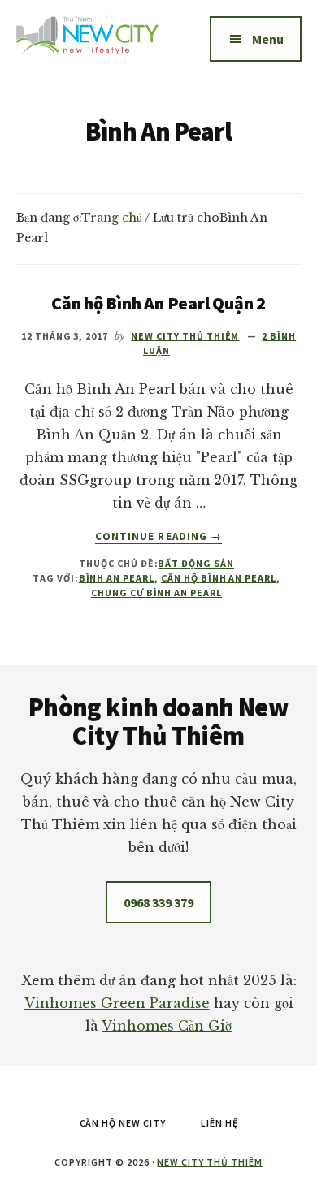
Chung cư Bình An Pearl (156, 592)
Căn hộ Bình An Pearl (218, 578)
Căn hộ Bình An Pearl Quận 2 (158, 303)
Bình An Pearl (116, 578)
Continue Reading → (158, 537)
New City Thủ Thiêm (209, 1162)
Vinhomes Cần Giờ (167, 1026)
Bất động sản (196, 563)
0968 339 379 (158, 902)
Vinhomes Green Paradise (117, 1003)
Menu (268, 39)
